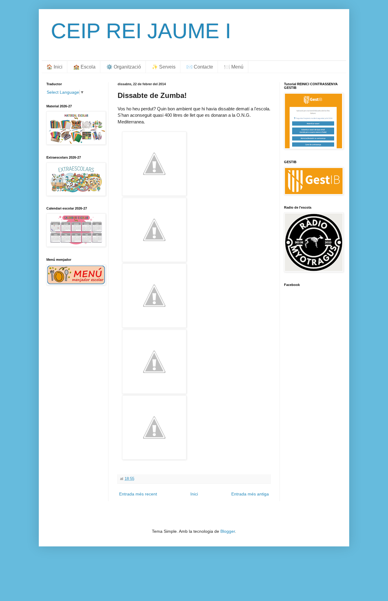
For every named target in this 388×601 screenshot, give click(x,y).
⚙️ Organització (123, 66)
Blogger (227, 531)
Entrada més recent (138, 494)
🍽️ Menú (233, 66)
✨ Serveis (164, 66)
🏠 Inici (54, 66)
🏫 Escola (84, 66)
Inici (194, 494)
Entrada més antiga (250, 494)
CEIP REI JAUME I (141, 31)
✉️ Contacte (199, 66)
